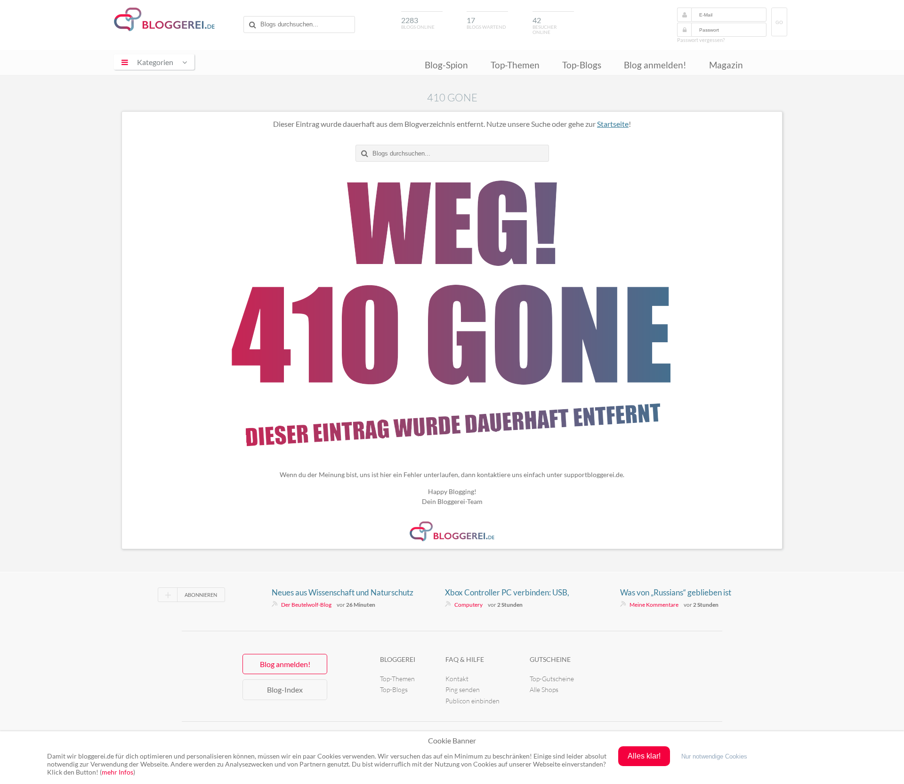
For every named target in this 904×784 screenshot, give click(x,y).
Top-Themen (515, 64)
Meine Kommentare (654, 604)
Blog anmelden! (655, 64)
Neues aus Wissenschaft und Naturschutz (342, 592)
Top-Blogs (581, 64)
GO (779, 22)
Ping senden (462, 689)
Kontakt (456, 679)
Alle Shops (544, 689)
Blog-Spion (446, 64)
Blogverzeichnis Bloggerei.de (164, 19)
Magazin (726, 64)
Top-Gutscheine (552, 679)
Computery (468, 604)
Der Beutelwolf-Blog (306, 604)
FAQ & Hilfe (464, 659)
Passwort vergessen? (701, 40)
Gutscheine (550, 659)
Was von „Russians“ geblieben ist (675, 592)
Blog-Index (285, 689)
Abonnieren (201, 595)
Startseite (613, 123)
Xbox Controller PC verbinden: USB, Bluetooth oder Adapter (507, 592)
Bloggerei (397, 659)
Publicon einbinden (472, 701)
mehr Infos (117, 772)
